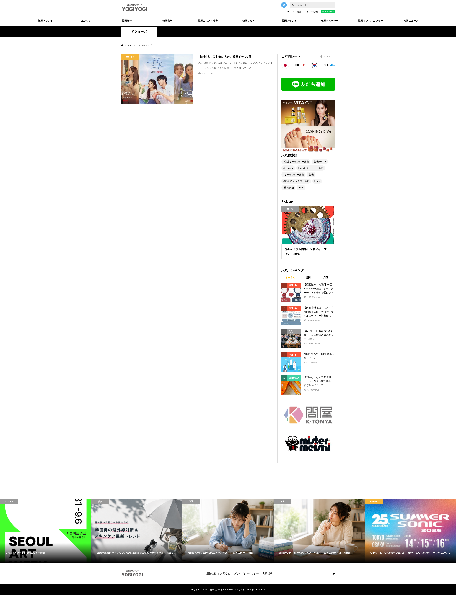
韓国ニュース (411, 20)
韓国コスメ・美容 (208, 20)
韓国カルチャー (330, 20)
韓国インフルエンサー (370, 20)
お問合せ (313, 12)
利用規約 (268, 573)
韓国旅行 (127, 20)
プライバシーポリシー (246, 573)
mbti (301, 187)
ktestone (289, 168)
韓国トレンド (45, 20)
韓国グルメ (248, 20)
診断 (311, 174)
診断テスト (320, 161)
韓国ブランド (289, 20)
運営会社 (211, 573)
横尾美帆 (289, 187)
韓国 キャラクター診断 (297, 181)
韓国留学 (167, 20)
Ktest (318, 181)
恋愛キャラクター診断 (296, 161)
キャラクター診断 (294, 174)
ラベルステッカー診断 (311, 168)
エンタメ (86, 20)
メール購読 (295, 12)
